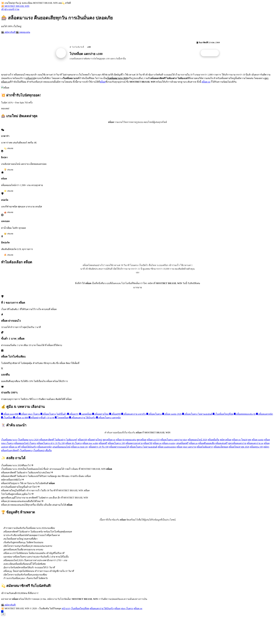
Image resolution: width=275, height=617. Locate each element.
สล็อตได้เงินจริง (29, 447)
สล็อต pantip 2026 (173, 414)
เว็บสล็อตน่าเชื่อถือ (42, 450)
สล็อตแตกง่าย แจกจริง (134, 414)
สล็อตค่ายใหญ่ (95, 439)
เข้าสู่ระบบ (6, 9)
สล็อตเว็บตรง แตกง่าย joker (173, 439)
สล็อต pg (206, 82)
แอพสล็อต (86, 414)
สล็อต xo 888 (21, 417)
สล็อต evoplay (169, 443)
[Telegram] (2, 611)
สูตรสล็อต (141, 439)
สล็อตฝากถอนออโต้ (119, 447)
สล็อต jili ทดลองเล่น (126, 439)
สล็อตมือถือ (213, 439)
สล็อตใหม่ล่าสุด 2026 (239, 447)
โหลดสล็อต (63, 417)
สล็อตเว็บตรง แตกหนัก (109, 417)
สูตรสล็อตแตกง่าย (237, 443)
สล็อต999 (116, 414)
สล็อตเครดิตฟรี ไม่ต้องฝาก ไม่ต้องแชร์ (58, 439)
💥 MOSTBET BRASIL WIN (15, 6)
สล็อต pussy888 (10, 414)
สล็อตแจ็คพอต (221, 447)
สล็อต (103, 82)
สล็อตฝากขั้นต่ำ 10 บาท (42, 417)
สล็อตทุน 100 (256, 447)
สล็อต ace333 (153, 439)
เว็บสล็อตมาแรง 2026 (28, 439)
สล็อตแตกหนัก (265, 414)
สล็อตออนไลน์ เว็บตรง (25, 443)
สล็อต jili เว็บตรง (73, 443)
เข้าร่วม (15, 9)
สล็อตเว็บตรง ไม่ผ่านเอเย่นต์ (198, 414)
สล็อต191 (74, 414)
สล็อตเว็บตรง (155, 414)
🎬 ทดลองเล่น (23, 32)
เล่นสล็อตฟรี (182, 443)
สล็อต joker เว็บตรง (30, 414)
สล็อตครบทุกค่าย (134, 443)
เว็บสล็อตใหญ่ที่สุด (223, 414)
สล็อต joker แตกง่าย (186, 447)
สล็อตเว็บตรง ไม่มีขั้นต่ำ (54, 414)
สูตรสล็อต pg (109, 439)
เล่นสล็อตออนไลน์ (61, 447)
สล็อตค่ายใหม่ (101, 414)
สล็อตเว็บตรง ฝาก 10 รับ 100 (51, 443)
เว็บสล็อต (8, 417)
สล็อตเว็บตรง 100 (116, 443)
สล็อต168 (82, 439)
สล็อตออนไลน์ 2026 (197, 439)
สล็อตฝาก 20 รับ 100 (99, 447)
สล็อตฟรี (103, 443)
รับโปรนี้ (211, 53)
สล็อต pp (193, 443)
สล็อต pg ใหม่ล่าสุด (241, 439)
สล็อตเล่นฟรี (221, 443)
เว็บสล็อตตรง (26, 450)
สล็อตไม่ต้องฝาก (205, 447)
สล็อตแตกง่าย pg (255, 443)
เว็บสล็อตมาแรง (9, 439)
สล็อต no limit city (79, 447)
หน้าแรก (66, 608)
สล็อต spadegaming (167, 447)
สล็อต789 (147, 443)
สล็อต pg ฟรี (15, 447)
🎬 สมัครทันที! (8, 32)
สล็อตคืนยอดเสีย (206, 443)
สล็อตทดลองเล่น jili (246, 414)
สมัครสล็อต (225, 439)
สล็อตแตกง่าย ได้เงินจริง (83, 417)
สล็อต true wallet (90, 443)
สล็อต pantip (258, 439)
